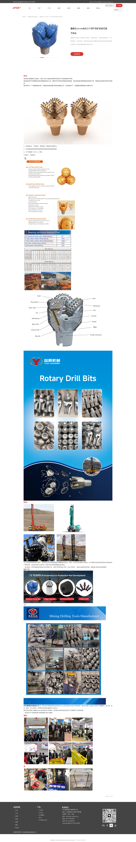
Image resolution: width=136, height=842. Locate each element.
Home (24, 16)
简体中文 (116, 9)
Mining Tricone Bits (32, 16)
